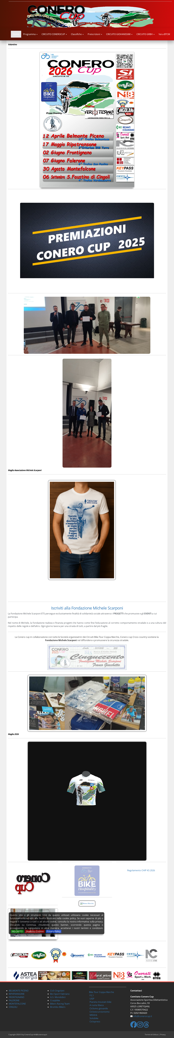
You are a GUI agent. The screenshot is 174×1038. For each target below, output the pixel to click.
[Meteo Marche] (87, 903)
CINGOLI (13, 1006)
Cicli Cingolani (57, 990)
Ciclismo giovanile (99, 1008)
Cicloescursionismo (100, 1011)
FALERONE (14, 1000)
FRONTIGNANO (16, 997)
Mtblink (93, 1014)
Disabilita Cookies (35, 931)
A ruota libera (97, 1005)
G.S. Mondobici (58, 997)
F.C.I (92, 995)
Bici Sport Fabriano (60, 993)
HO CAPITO (17, 931)
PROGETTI (118, 613)
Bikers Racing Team (60, 1003)
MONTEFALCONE (17, 1003)
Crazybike (55, 1000)
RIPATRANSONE (16, 993)
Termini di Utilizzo (151, 1034)
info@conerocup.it (142, 1016)
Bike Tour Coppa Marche (101, 992)
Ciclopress (95, 1021)
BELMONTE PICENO (18, 990)
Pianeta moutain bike (100, 1001)
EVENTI (147, 613)
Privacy (163, 1034)
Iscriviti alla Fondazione (71, 608)
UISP (92, 998)
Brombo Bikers (57, 1006)
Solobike (94, 1018)
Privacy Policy (53, 931)
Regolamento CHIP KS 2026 (141, 870)
